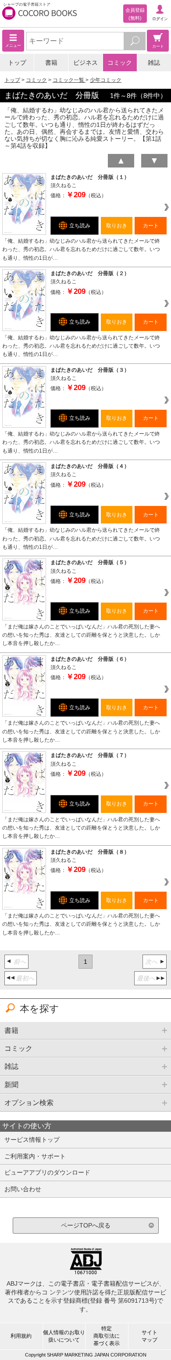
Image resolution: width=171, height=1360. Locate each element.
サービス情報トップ (32, 1139)
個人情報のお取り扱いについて (64, 1336)
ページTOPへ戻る (85, 1225)
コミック (119, 62)
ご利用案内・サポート (35, 1156)
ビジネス (85, 62)
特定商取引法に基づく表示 (106, 1335)
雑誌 (154, 62)
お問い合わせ (22, 1189)
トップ (17, 62)
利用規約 (21, 1336)
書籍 (51, 62)
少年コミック (105, 80)
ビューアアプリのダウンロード (47, 1172)
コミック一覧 (69, 80)
